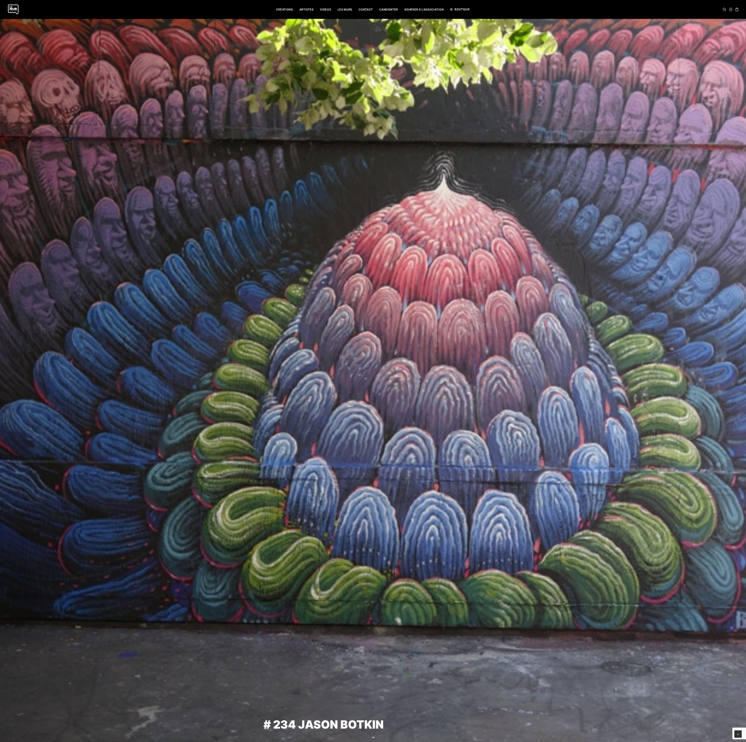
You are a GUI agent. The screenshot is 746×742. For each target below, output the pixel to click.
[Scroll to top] (738, 734)
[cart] (736, 9)
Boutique (462, 9)
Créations (284, 9)
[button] (725, 9)
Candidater (388, 9)
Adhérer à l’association (424, 9)
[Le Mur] (13, 9)
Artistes (306, 9)
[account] (731, 9)
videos (325, 9)
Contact (366, 9)
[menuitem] (284, 9)
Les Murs (345, 9)
